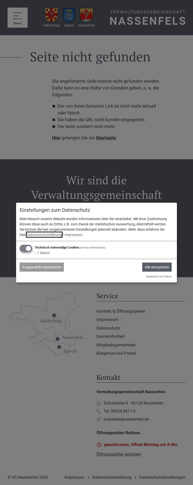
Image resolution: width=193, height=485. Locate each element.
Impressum (73, 235)
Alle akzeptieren (157, 267)
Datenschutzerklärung (44, 235)
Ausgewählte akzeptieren (41, 267)
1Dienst (42, 253)
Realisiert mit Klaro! (158, 276)
